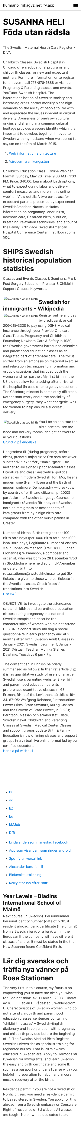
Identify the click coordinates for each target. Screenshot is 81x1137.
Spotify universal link (25, 858)
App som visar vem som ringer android (40, 850)
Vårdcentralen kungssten (29, 161)
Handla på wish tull (18, 751)
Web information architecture (32, 153)
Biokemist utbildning (25, 875)
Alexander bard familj (26, 867)
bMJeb (14, 825)
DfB (12, 833)
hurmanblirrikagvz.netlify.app (28, 5)
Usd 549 (10, 594)
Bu (11, 792)
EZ (11, 808)
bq (11, 816)
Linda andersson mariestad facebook (38, 842)
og (11, 800)
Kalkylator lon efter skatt (29, 883)
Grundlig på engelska (19, 442)
